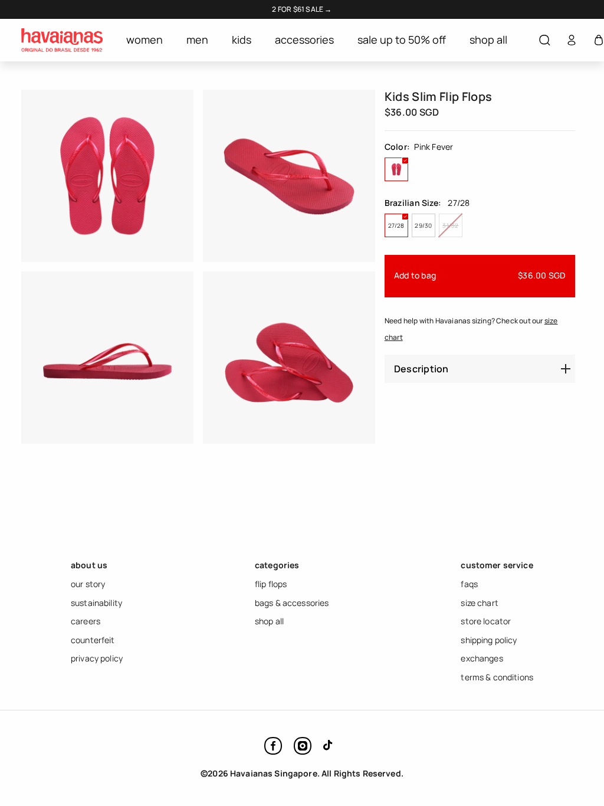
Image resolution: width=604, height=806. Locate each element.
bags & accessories (292, 602)
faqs (469, 583)
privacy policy (97, 658)
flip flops (271, 583)
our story (88, 583)
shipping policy (489, 640)
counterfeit (93, 640)
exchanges (482, 658)
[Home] (62, 40)
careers (85, 621)
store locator (486, 621)
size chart (479, 602)
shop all (269, 621)
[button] (544, 40)
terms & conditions (497, 677)
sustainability (96, 602)
